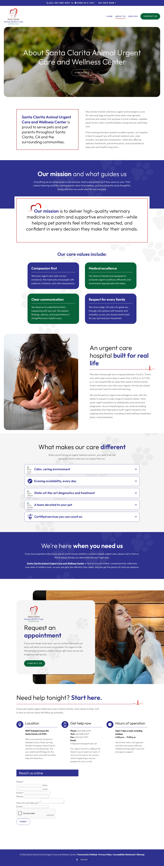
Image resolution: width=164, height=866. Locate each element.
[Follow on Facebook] (77, 860)
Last (45, 789)
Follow (84, 860)
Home (109, 16)
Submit (23, 821)
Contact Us (150, 16)
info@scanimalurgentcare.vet (83, 743)
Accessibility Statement (124, 854)
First (45, 785)
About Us (120, 16)
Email (20, 792)
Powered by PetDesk (87, 854)
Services (133, 16)
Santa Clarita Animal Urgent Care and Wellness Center (55, 563)
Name (20, 781)
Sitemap (141, 854)
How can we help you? (28, 802)
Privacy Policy (105, 854)
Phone (19, 796)
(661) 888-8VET (82, 734)
